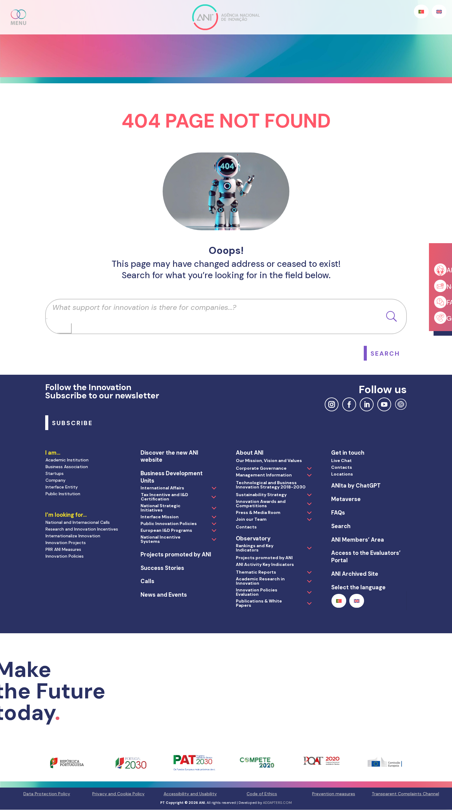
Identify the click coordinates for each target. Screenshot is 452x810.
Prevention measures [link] (333, 793)
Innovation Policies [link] (65, 556)
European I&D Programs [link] (166, 530)
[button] (18, 17)
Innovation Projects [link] (66, 542)
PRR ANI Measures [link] (63, 549)
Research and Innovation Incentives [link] (82, 529)
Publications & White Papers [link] (259, 603)
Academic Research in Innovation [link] (260, 581)
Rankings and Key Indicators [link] (254, 548)
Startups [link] (55, 473)
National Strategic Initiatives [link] (160, 508)
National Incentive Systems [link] (160, 539)
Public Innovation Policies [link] (169, 523)
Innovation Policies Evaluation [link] (256, 592)
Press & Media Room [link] (258, 512)
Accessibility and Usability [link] (190, 793)
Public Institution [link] (63, 493)
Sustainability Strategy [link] (261, 494)
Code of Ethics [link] (262, 793)
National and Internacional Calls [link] (78, 522)
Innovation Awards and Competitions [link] (261, 503)
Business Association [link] (67, 466)
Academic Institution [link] (67, 460)
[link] (385, 353)
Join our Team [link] (251, 519)
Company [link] (55, 480)
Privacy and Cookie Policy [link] (118, 793)
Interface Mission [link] (160, 517)
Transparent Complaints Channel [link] (405, 793)
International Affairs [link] (162, 488)
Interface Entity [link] (62, 487)
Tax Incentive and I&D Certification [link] (164, 497)
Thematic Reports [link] (256, 572)
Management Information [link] (264, 475)
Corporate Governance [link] (261, 468)
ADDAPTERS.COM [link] (277, 802)
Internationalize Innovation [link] (73, 536)
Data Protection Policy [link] (46, 793)
